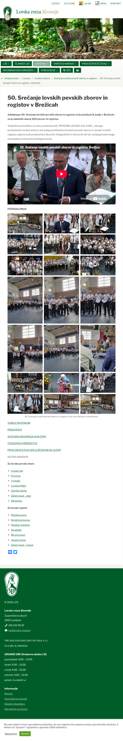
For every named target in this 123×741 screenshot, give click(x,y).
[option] (61, 38)
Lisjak (87, 3)
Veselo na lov (18, 540)
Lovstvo (27, 78)
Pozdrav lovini (19, 515)
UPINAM (25, 422)
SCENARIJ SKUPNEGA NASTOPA (27, 436)
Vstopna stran (11, 78)
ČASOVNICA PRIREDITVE (22, 443)
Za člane (69, 3)
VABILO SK (14, 422)
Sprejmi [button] (25, 733)
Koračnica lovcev (20, 520)
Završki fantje (19, 490)
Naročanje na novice (15, 709)
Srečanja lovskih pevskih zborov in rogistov (75, 78)
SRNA (103, 3)
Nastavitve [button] (11, 733)
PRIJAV (12, 429)
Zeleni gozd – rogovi (22, 545)
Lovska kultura (42, 78)
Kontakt (116, 3)
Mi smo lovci (18, 534)
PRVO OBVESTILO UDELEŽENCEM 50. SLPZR (34, 450)
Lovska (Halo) (18, 485)
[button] (52, 55)
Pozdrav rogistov (20, 525)
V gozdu (15, 480)
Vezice (56, 3)
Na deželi (16, 529)
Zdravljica (16, 500)
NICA (19, 429)
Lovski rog (17, 470)
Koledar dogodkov (14, 703)
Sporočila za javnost (15, 698)
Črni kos (15, 475)
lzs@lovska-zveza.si (19, 630)
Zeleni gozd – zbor (21, 495)
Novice (8, 693)
